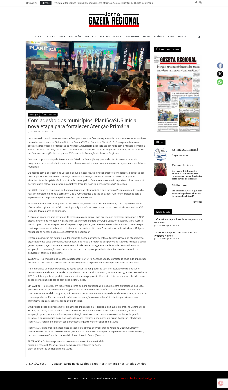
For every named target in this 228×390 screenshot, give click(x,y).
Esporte (105, 36)
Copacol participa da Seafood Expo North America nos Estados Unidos (101, 363)
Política (159, 36)
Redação (49, 131)
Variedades (132, 36)
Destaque (33, 114)
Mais (180, 36)
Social (146, 36)
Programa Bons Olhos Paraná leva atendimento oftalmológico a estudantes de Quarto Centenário (103, 2)
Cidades (50, 36)
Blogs (171, 36)
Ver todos (197, 201)
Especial (89, 36)
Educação (75, 36)
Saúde (61, 36)
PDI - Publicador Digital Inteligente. (138, 378)
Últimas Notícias (49, 114)
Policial (118, 36)
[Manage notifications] (220, 383)
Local (38, 36)
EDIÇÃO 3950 (36, 363)
